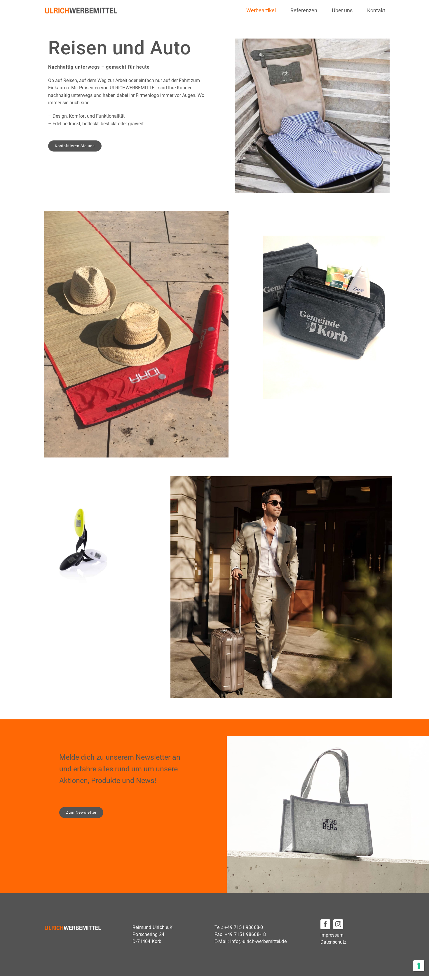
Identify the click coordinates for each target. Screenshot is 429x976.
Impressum (331, 935)
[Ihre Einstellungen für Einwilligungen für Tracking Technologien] (418, 965)
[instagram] (338, 924)
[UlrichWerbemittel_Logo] (81, 9)
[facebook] (325, 924)
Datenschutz (333, 942)
